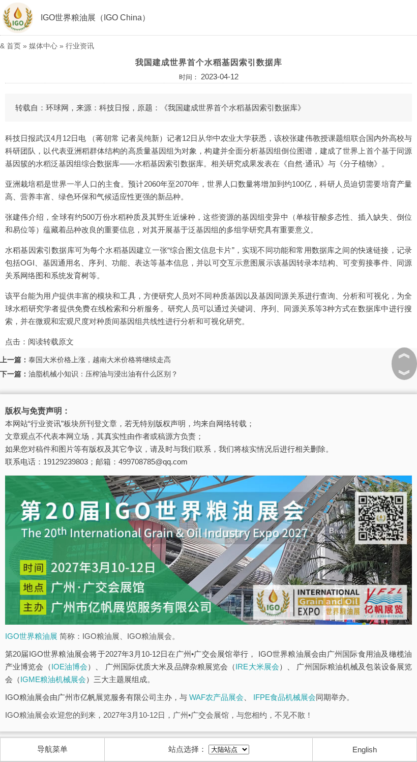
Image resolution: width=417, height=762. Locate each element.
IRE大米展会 (257, 666)
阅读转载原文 (51, 341)
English (364, 749)
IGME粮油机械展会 (53, 679)
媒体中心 (43, 46)
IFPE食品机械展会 (284, 697)
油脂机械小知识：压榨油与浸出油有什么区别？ (103, 374)
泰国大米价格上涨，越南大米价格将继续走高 (99, 360)
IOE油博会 (69, 666)
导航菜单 (52, 749)
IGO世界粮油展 (31, 636)
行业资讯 (80, 46)
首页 (14, 46)
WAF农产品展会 (216, 697)
